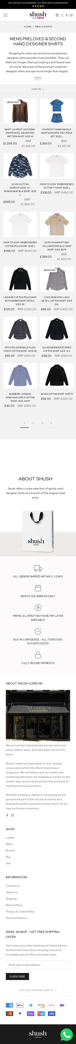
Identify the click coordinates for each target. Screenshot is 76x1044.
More (38, 77)
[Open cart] (57, 15)
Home (27, 26)
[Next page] (51, 423)
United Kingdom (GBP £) (36, 990)
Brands (10, 850)
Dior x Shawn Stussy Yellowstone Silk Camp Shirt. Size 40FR (57, 246)
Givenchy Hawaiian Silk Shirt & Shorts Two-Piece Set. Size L (56, 133)
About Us (11, 892)
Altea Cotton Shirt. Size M (57, 394)
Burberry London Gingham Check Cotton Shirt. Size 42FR (20, 397)
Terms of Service (16, 918)
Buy (8, 857)
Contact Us (13, 886)
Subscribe (17, 976)
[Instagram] (71, 15)
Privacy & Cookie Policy (20, 911)
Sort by (37, 89)
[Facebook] (66, 15)
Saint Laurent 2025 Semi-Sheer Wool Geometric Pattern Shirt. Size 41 (20, 133)
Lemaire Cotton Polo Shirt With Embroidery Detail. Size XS (20, 301)
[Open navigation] (5, 14)
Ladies (10, 837)
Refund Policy (14, 905)
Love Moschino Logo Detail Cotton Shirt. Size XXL (57, 301)
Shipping (11, 898)
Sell (8, 863)
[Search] (62, 15)
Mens (9, 844)
